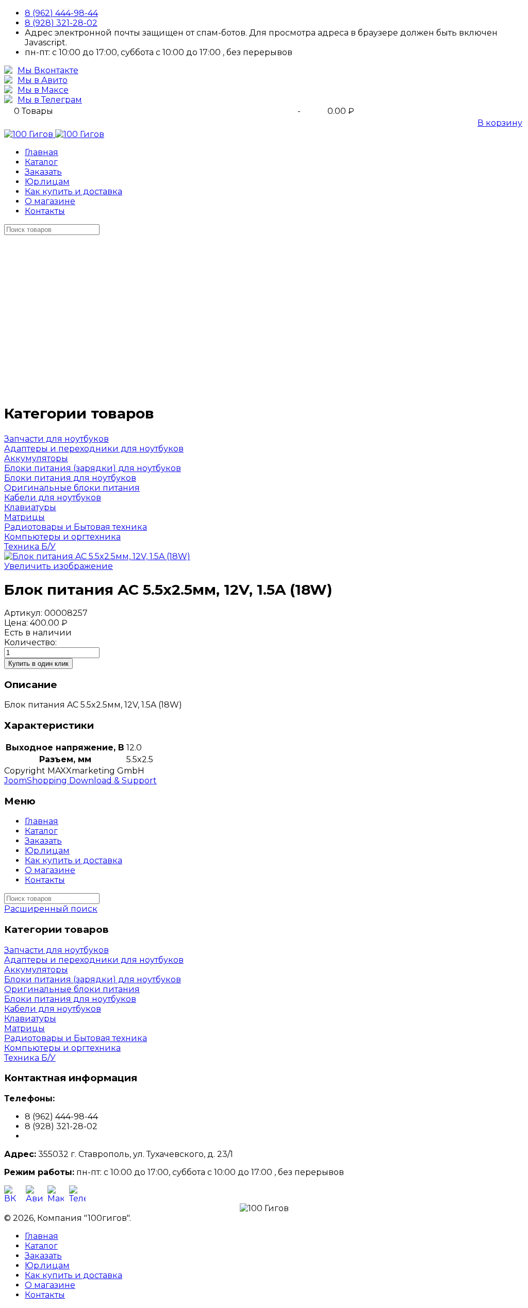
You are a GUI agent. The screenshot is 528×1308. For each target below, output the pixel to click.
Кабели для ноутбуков (52, 497)
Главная (41, 152)
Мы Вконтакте (48, 70)
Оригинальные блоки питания (72, 488)
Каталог (41, 162)
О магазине (50, 201)
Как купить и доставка (73, 191)
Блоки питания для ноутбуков (70, 478)
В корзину (499, 123)
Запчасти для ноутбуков (56, 439)
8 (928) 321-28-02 (61, 23)
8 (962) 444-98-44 (61, 13)
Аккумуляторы (36, 458)
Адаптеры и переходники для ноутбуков (94, 449)
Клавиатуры (30, 507)
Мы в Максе (43, 90)
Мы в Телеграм (50, 100)
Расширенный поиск (50, 909)
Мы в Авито (43, 80)
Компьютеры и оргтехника (62, 537)
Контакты (45, 211)
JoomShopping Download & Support (80, 780)
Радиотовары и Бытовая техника (75, 527)
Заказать (43, 172)
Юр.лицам (47, 182)
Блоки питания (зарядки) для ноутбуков (92, 468)
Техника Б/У (30, 546)
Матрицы (24, 517)
